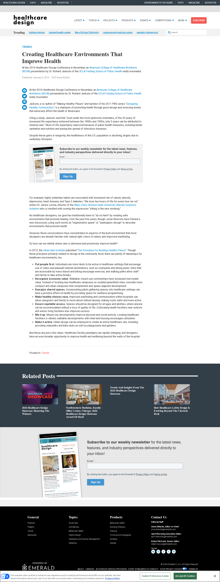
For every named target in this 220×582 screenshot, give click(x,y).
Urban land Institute (54, 250)
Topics (93, 20)
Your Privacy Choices (171, 569)
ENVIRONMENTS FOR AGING (158, 3)
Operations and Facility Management (84, 539)
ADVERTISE (63, 3)
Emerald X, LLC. (174, 564)
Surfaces (113, 539)
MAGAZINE (46, 3)
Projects (109, 20)
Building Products (117, 527)
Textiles (113, 543)
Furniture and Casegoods (120, 535)
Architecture (74, 527)
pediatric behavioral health (151, 32)
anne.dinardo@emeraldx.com (163, 529)
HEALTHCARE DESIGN (14, 3)
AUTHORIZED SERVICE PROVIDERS (111, 569)
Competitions (163, 20)
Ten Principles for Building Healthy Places (101, 250)
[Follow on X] (169, 552)
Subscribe (199, 20)
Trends (27, 46)
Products (127, 20)
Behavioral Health (76, 531)
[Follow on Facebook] (163, 552)
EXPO (33, 3)
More (181, 20)
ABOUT (80, 569)
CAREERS (90, 569)
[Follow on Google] (174, 552)
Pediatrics (73, 543)
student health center (60, 32)
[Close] (214, 576)
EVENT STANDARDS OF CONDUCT (143, 569)
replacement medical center (118, 32)
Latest (78, 20)
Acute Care (73, 523)
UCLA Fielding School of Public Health (100, 71)
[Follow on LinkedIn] (153, 552)
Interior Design (75, 535)
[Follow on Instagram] (158, 552)
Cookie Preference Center (155, 576)
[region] (110, 576)
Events (144, 20)
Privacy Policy (112, 578)
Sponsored (32, 535)
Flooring (113, 531)
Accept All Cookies (185, 576)
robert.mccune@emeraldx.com (164, 544)
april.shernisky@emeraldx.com (164, 537)
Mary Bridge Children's (87, 32)
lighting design (37, 32)
